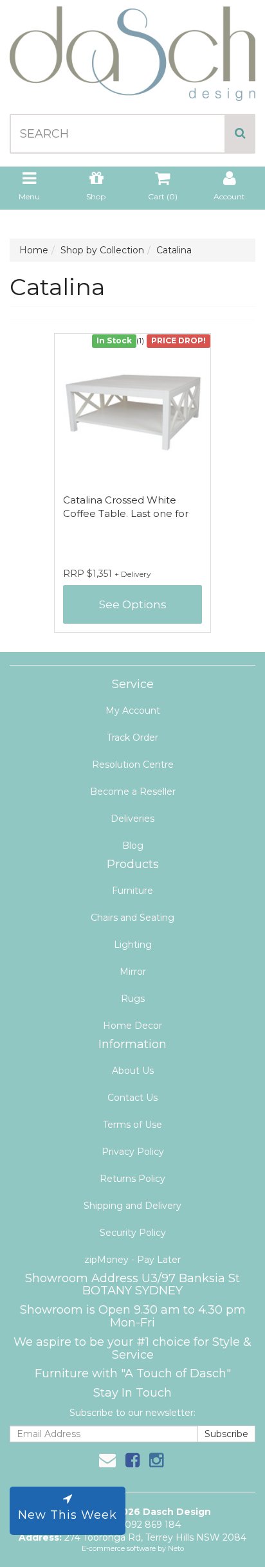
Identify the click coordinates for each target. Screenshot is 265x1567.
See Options (133, 604)
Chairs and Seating (132, 917)
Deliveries (132, 818)
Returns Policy (132, 1178)
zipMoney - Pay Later (132, 1259)
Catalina (174, 250)
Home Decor (132, 1025)
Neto (176, 1548)
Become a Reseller (133, 791)
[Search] (240, 134)
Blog (132, 845)
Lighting (133, 944)
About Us (133, 1070)
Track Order (132, 737)
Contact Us (132, 1097)
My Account (132, 710)
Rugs (133, 998)
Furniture (132, 890)
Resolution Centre (133, 764)
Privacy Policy (133, 1151)
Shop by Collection (102, 250)
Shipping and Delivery (132, 1205)
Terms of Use (132, 1124)
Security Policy (133, 1232)
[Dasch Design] (132, 49)
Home (33, 250)
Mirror (133, 971)
